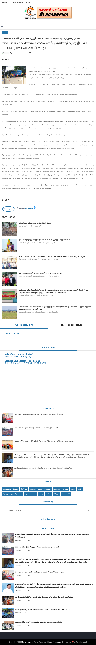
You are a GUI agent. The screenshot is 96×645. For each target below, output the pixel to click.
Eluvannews (26, 642)
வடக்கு (41, 494)
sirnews (29, 208)
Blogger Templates (55, 642)
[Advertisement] (48, 386)
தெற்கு (80, 489)
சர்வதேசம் (65, 489)
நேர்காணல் (18, 494)
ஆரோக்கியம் (7, 489)
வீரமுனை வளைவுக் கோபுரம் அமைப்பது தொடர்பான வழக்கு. (40, 273)
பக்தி (26, 494)
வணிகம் (48, 494)
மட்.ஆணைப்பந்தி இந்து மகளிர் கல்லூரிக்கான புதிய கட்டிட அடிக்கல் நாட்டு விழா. (43, 468)
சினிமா (73, 489)
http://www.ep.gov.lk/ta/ (18, 353)
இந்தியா (15, 489)
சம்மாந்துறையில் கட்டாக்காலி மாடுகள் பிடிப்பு (35, 223)
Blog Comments (25, 325)
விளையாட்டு (66, 494)
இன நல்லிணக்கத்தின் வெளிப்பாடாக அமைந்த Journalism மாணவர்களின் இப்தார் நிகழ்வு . (52, 256)
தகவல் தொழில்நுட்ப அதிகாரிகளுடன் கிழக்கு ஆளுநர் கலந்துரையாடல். (44, 239)
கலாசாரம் (33, 489)
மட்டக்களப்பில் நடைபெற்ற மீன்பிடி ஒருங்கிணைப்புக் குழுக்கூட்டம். (38, 622)
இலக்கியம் (24, 489)
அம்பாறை (5, 33)
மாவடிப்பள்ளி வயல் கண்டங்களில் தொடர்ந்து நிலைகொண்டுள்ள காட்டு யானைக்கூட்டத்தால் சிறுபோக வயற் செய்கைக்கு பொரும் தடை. (55, 307)
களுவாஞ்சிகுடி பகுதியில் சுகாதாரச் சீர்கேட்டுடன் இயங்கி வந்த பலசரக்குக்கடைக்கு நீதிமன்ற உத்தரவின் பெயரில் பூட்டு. (52, 535)
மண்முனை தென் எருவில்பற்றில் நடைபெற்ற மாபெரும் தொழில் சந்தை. (39, 414)
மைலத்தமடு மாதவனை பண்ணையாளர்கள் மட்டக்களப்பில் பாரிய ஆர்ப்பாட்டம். (42, 609)
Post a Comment (12, 333)
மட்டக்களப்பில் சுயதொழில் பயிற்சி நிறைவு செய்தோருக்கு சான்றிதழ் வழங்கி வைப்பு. (44, 441)
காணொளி (47, 489)
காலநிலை (57, 489)
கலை (40, 489)
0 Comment (33, 53)
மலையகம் (33, 494)
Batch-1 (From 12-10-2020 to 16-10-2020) (25, 363)
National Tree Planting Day (18, 356)
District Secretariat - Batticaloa (22, 360)
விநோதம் (57, 494)
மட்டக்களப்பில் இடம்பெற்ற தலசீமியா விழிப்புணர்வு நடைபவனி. (36, 427)
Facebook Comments (72, 325)
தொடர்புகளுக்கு (8, 494)
